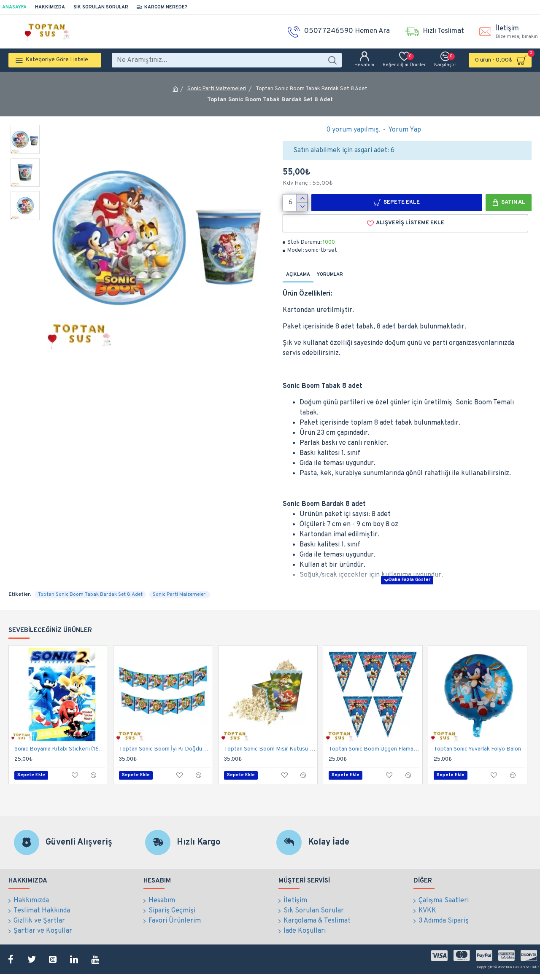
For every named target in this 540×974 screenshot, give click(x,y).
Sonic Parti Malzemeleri (216, 89)
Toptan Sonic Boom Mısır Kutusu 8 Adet (269, 749)
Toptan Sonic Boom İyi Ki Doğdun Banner (164, 749)
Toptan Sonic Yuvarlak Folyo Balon (477, 749)
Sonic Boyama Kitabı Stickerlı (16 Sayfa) (59, 749)
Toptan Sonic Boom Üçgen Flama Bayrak (374, 749)
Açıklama (298, 274)
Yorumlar (330, 274)
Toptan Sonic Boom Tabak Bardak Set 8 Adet (90, 594)
